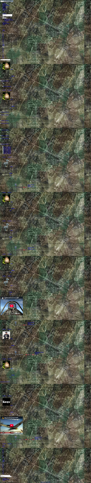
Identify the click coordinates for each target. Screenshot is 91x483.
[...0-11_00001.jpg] (7, 146)
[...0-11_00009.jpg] (4, 129)
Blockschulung (5, 4)
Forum (4, 7)
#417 (10, 175)
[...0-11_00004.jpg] (4, 114)
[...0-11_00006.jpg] (4, 120)
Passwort (13, 15)
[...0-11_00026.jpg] (4, 144)
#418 (10, 210)
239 (3, 43)
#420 (10, 272)
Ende (3, 45)
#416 (10, 108)
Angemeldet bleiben (7, 16)
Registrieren (7, 20)
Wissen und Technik (6, 5)
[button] (4, 13)
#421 (10, 294)
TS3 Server (4, 8)
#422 (10, 347)
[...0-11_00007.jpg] (4, 123)
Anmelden (4, 192)
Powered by (43, 482)
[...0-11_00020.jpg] (4, 138)
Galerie (12, 76)
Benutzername (14, 14)
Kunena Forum (47, 482)
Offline (11, 69)
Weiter (4, 44)
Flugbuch (4, 3)
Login (4, 10)
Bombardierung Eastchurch (5, 381)
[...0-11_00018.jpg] (4, 135)
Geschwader (5, 9)
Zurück (4, 30)
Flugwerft (4, 6)
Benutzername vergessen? (9, 19)
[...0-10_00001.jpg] (4, 80)
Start (3, 29)
